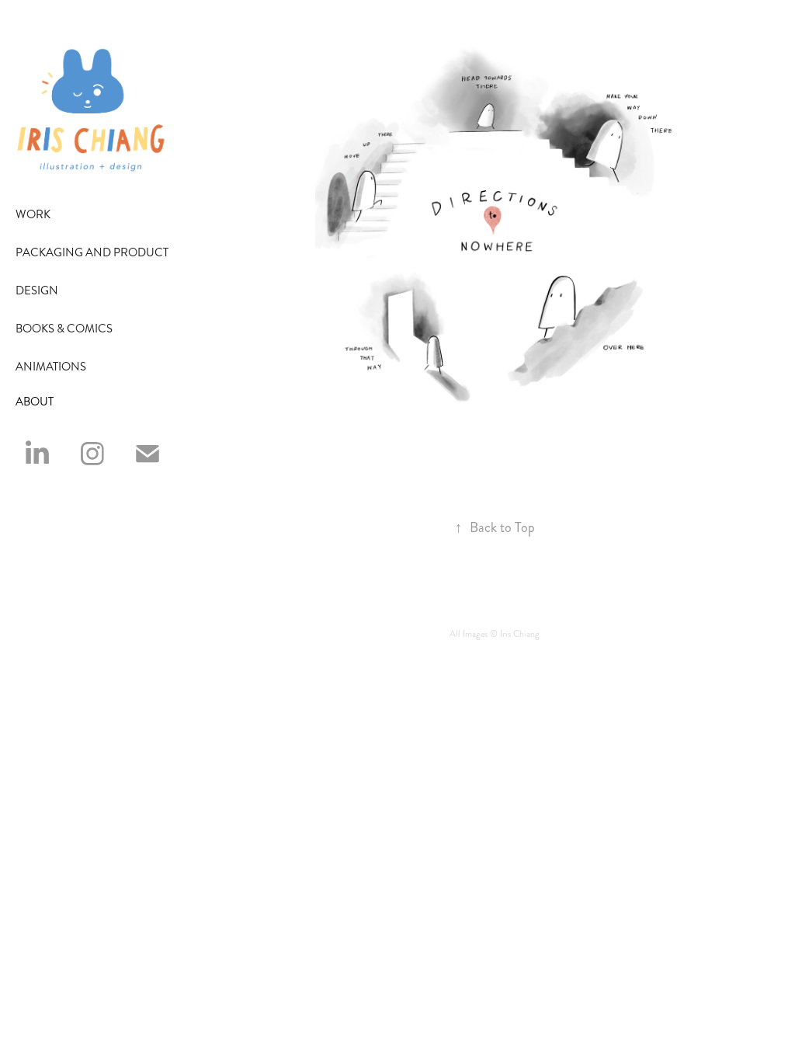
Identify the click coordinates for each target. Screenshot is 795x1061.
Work (33, 214)
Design (37, 290)
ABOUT (35, 401)
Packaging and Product (92, 252)
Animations (51, 366)
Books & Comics (64, 328)
